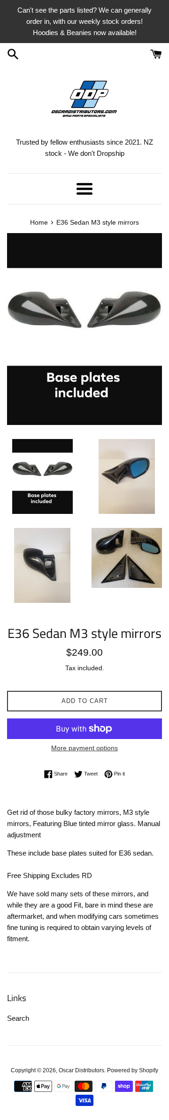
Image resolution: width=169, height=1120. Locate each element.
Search (18, 1018)
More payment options (84, 748)
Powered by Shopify (132, 1070)
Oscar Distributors (81, 1070)
